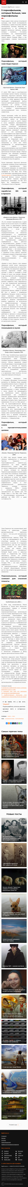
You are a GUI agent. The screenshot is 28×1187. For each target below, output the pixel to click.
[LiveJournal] (15, 723)
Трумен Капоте (6, 175)
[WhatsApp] (19, 723)
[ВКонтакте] (7, 723)
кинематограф (9, 718)
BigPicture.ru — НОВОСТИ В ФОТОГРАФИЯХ (12, 1166)
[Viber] (17, 723)
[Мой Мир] (11, 723)
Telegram (6, 704)
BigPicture (11, 7)
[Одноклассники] (9, 723)
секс (13, 716)
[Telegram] (21, 723)
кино (17, 7)
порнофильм (19, 718)
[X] (13, 723)
